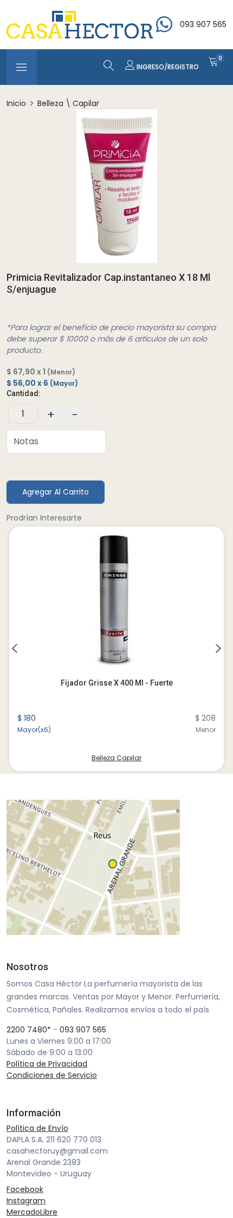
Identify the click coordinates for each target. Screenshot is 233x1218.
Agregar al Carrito (55, 491)
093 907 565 (83, 1029)
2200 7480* (29, 1029)
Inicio (16, 103)
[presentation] (15, 648)
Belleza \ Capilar (68, 103)
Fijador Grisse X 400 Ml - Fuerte (117, 683)
